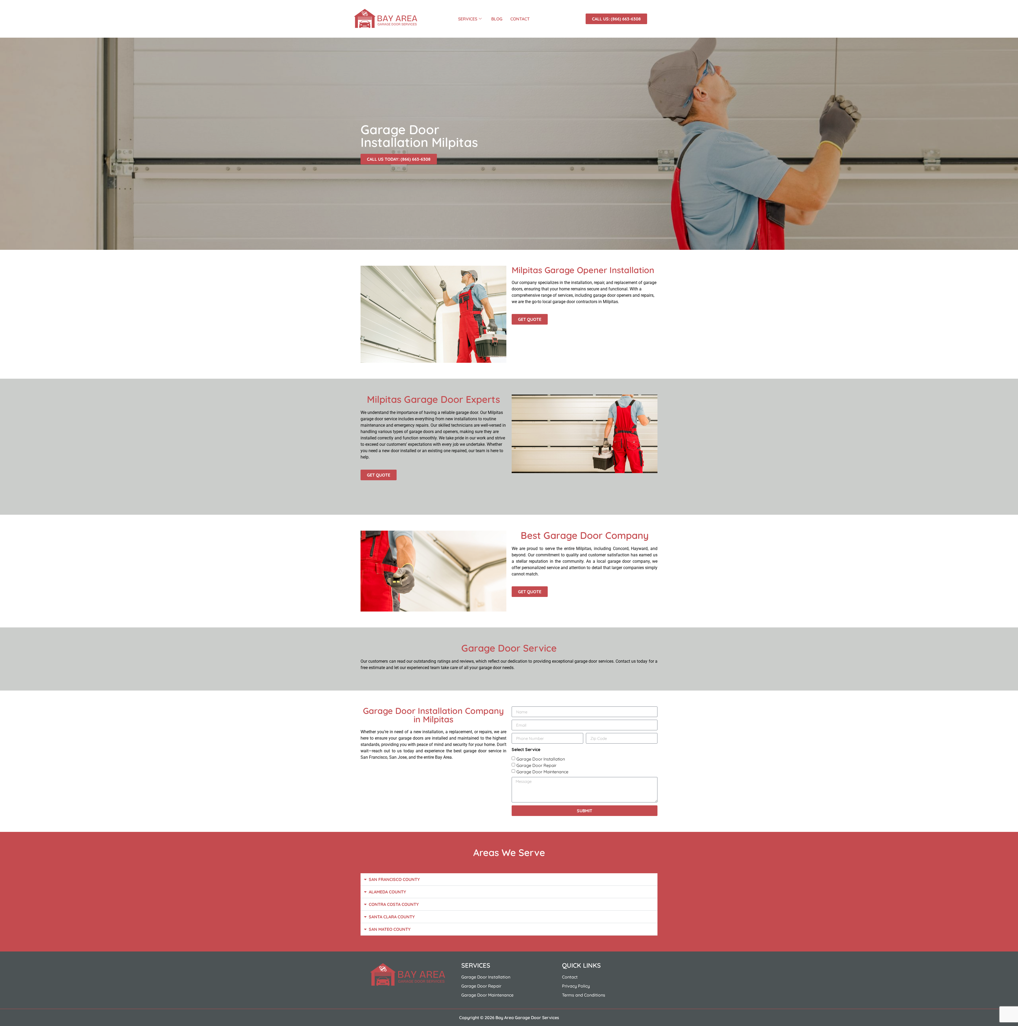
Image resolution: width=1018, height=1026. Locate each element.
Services (467, 18)
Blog (496, 18)
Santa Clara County (392, 916)
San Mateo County (390, 929)
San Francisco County (394, 879)
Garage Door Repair (536, 765)
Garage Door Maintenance (542, 771)
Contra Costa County (394, 904)
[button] (509, 879)
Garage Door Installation (540, 759)
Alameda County (387, 891)
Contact (520, 18)
